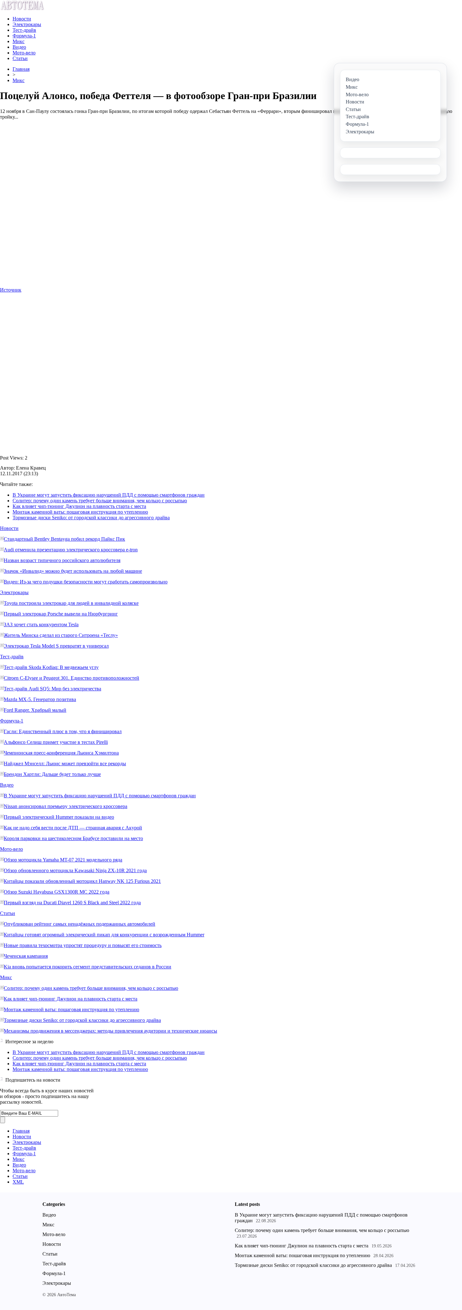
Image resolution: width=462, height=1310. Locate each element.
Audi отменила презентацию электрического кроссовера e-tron (71, 549)
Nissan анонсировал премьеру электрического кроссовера (65, 806)
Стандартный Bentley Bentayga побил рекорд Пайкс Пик (64, 539)
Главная (21, 69)
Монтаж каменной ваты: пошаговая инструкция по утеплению (80, 512)
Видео (19, 47)
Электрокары (27, 24)
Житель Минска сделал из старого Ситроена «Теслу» (61, 635)
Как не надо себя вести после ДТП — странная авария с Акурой (73, 827)
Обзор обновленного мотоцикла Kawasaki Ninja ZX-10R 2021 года (75, 870)
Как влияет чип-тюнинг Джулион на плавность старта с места (79, 506)
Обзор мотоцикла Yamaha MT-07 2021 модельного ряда (63, 859)
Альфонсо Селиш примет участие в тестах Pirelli (56, 742)
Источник (10, 290)
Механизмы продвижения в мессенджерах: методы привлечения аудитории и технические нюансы (110, 1031)
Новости (22, 18)
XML (18, 1182)
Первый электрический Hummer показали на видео (59, 817)
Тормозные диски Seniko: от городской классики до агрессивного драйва (91, 517)
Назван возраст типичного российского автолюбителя (62, 560)
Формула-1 (24, 35)
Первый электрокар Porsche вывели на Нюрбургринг (61, 613)
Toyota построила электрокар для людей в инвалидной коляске (71, 603)
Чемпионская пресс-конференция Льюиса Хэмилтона (61, 752)
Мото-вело (24, 52)
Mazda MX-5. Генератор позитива (40, 699)
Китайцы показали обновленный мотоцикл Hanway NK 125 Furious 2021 (82, 881)
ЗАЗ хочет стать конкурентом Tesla (41, 624)
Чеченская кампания (26, 956)
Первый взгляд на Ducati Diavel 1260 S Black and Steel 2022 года (72, 902)
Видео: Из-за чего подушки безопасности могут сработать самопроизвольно (86, 581)
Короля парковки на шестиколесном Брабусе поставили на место (73, 838)
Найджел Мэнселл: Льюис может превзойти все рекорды (65, 763)
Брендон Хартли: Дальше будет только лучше (52, 774)
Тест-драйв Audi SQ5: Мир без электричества (52, 688)
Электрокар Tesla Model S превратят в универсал (56, 646)
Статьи (20, 58)
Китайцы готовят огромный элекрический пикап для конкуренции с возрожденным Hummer (104, 934)
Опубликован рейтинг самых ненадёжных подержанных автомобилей (79, 924)
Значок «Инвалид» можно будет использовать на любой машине (73, 571)
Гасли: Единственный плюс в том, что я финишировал (63, 731)
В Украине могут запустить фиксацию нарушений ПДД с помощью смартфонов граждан (109, 495)
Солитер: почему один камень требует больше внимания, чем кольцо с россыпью (100, 500)
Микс (19, 41)
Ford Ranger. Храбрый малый (35, 710)
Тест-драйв (24, 30)
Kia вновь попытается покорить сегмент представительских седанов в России (87, 966)
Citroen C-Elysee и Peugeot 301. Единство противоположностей (71, 678)
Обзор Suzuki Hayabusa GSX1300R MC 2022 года (56, 892)
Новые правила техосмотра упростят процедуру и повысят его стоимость (83, 945)
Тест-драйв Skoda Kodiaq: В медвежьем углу (51, 667)
